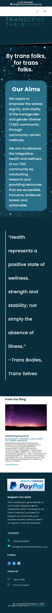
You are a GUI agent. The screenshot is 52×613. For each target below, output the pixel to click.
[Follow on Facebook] (9, 563)
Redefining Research (17, 436)
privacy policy (37, 605)
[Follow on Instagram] (19, 563)
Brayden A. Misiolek (18, 438)
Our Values (11, 440)
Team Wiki (19, 579)
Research (22, 440)
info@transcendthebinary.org (29, 546)
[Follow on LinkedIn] (14, 563)
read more (11, 464)
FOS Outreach (21, 585)
